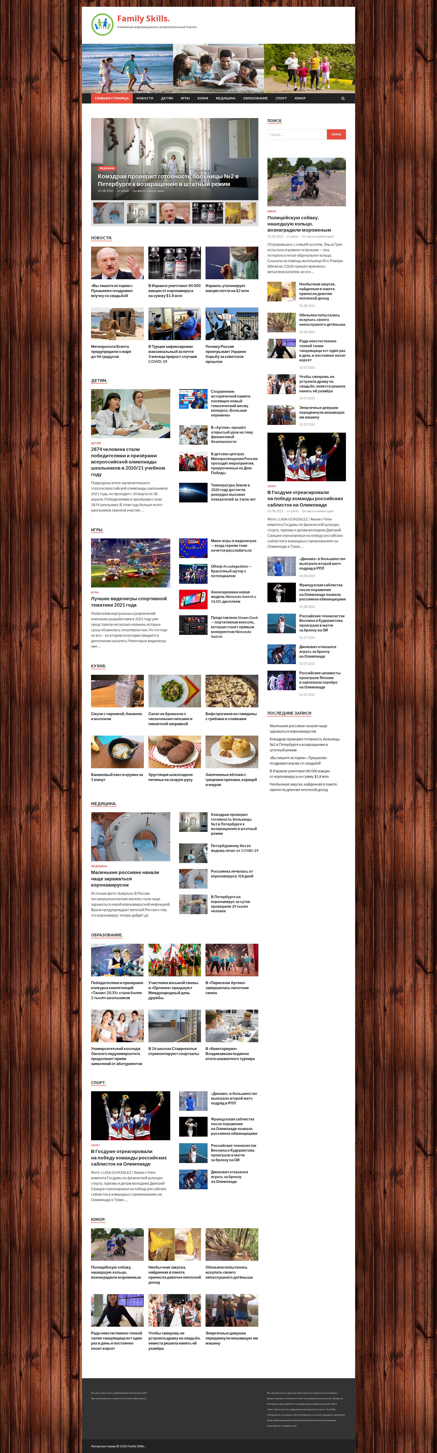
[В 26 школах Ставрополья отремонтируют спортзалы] (174, 1043)
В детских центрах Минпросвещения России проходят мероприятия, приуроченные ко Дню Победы (234, 463)
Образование (255, 98)
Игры (185, 98)
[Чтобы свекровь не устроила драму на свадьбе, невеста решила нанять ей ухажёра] (174, 1328)
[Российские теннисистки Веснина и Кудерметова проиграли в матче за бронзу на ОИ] (193, 1161)
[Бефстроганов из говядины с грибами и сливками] (232, 708)
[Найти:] (306, 134)
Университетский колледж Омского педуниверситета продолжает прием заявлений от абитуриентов (116, 1056)
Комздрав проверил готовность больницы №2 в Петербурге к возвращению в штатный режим (234, 823)
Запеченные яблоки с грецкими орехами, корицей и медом (231, 779)
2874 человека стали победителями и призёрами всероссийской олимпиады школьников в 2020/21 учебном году (128, 461)
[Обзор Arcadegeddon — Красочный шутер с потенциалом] (193, 582)
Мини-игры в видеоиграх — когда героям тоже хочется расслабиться (234, 545)
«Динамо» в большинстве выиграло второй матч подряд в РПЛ (234, 1098)
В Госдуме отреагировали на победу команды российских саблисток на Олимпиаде (129, 1157)
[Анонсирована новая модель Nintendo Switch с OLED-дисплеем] (193, 608)
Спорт (281, 98)
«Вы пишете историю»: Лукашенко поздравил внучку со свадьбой (112, 290)
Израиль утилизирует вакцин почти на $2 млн (227, 288)
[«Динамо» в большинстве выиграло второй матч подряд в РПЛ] (193, 1109)
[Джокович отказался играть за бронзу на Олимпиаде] (193, 1188)
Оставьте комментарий (148, 191)
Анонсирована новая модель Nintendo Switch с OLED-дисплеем (233, 597)
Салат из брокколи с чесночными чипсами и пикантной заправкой (170, 718)
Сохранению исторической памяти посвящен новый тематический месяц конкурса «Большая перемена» (230, 403)
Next (250, 159)
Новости (145, 98)
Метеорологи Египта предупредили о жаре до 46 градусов (111, 351)
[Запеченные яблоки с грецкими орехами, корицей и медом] (232, 769)
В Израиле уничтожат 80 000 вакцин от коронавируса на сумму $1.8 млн (174, 290)
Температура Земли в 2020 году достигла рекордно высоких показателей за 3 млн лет (233, 492)
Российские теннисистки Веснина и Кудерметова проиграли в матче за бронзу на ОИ (233, 1152)
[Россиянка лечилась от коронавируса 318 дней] (193, 887)
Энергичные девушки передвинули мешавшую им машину (232, 1338)
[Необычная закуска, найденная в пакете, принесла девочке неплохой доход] (174, 1262)
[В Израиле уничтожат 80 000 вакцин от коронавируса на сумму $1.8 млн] (174, 280)
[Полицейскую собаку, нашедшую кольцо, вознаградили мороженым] (117, 1262)
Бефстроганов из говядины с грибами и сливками (231, 716)
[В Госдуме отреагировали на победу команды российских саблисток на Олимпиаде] (130, 1141)
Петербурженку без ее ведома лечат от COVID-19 (234, 848)
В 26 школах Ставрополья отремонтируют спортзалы (173, 1051)
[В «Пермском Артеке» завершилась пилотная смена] (232, 977)
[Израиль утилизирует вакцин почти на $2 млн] (232, 280)
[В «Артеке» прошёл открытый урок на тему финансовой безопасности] (193, 443)
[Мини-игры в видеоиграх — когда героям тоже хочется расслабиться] (193, 556)
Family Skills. (143, 18)
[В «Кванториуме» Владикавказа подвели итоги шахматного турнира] (232, 1043)
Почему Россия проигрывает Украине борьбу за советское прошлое (226, 354)
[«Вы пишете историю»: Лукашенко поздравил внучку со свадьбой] (117, 280)
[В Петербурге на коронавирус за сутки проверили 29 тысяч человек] (193, 912)
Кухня (203, 98)
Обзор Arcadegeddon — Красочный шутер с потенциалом (231, 571)
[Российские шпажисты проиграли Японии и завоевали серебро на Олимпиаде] (281, 689)
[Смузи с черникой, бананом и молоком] (117, 708)
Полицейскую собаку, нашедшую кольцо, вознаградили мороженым (116, 1272)
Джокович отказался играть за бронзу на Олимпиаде (229, 1177)
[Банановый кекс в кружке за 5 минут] (117, 769)
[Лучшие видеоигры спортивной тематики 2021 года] (130, 588)
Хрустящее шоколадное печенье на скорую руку (170, 777)
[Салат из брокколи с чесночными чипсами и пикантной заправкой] (174, 708)
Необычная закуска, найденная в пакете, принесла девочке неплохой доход (174, 1275)
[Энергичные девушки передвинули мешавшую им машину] (232, 1328)
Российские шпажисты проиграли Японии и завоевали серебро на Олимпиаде (320, 680)
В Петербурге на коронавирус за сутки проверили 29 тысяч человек (230, 904)
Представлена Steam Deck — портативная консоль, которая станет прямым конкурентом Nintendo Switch (234, 627)
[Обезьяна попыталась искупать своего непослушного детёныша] (232, 1262)
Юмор (300, 98)
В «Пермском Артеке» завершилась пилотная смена (227, 987)
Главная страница (112, 98)
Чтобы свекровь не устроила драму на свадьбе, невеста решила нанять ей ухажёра (174, 1340)
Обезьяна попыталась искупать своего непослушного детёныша (229, 1272)
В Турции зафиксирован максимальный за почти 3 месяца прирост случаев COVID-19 (172, 354)
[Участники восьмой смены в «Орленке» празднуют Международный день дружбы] (174, 977)
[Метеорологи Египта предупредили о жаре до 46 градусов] (117, 341)
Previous (98, 159)
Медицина (225, 98)
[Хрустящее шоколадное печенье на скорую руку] (174, 769)
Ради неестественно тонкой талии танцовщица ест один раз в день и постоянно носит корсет (116, 1340)
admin (125, 191)
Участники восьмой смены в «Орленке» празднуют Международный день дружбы (173, 990)
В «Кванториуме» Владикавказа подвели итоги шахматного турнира (230, 1053)
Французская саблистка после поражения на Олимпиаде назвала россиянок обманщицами (234, 1126)
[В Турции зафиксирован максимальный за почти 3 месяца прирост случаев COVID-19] (174, 341)
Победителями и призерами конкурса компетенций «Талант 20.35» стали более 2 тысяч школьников (117, 990)
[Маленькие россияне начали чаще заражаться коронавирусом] (130, 862)
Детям (167, 98)
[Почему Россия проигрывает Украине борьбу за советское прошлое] (232, 341)
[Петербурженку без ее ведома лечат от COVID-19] (193, 861)
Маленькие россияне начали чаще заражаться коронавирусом (125, 878)
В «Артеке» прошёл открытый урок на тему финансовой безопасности (232, 434)
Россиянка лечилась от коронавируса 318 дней (232, 873)
